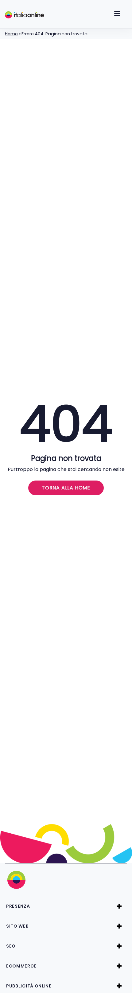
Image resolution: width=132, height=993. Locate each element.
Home (11, 34)
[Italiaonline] (24, 14)
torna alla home (66, 487)
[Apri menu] (117, 14)
